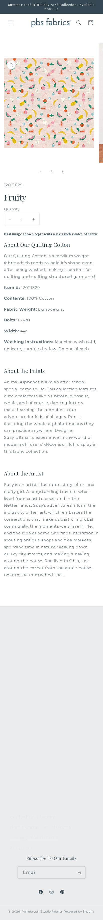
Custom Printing (26, 676)
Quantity (11, 209)
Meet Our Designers (30, 744)
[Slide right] (62, 172)
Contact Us (21, 732)
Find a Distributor (27, 779)
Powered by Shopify (79, 911)
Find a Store (22, 767)
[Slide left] (40, 172)
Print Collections (27, 641)
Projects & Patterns (29, 791)
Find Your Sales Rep (30, 755)
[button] (10, 22)
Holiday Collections (29, 652)
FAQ (14, 720)
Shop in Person (25, 688)
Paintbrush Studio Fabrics (42, 911)
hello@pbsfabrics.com (34, 837)
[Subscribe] (79, 872)
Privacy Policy (23, 802)
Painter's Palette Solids (33, 664)
